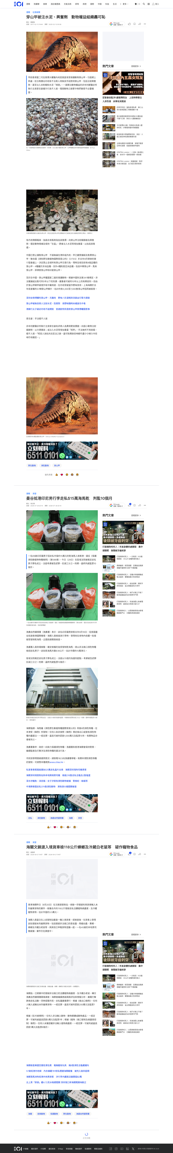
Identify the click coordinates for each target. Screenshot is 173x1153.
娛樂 (45, 4)
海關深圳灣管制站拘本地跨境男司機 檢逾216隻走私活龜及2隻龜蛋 (58, 775)
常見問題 (69, 1149)
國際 (92, 4)
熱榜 (84, 4)
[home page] (18, 4)
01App (60, 1149)
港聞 (28, 4)
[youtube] (121, 1148)
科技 (107, 4)
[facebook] (110, 1148)
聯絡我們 (78, 1149)
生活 (115, 4)
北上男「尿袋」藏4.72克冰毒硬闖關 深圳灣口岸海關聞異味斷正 (56, 1082)
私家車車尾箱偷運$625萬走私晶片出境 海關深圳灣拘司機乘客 (56, 769)
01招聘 (43, 1149)
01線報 (25, 1149)
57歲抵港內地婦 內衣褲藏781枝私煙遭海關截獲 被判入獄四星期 (57, 1071)
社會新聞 (36, 12)
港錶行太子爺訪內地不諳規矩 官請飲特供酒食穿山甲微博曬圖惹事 (58, 309)
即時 (77, 4)
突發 (34, 493)
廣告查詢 (52, 1149)
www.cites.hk (56, 762)
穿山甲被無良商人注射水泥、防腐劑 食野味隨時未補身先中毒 (56, 303)
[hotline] (62, 451)
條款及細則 (98, 1149)
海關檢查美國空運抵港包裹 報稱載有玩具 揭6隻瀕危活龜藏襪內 (57, 1065)
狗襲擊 (36, 4)
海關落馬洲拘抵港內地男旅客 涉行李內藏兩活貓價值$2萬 (54, 1077)
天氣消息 (67, 4)
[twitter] (133, 1148)
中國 (100, 4)
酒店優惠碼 (55, 4)
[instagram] (116, 1148)
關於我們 (34, 1149)
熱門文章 (108, 66)
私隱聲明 (88, 1149)
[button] (134, 24)
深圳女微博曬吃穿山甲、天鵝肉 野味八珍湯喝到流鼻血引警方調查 (58, 298)
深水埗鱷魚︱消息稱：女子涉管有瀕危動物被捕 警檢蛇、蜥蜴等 (57, 781)
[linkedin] (127, 1148)
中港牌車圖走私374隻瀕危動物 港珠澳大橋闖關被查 (51, 786)
